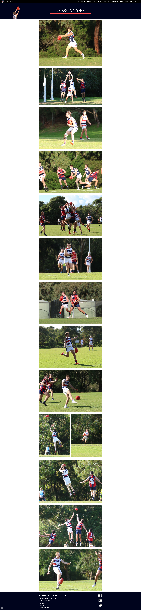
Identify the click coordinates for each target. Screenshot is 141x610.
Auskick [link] (109, 1)
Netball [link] (99, 1)
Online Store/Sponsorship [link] (117, 1)
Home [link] (78, 1)
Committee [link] (89, 1)
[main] (70, 11)
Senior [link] (94, 1)
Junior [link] (104, 1)
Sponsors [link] (126, 1)
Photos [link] (82, 1)
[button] (139, 1)
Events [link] (136, 1)
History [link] (131, 1)
